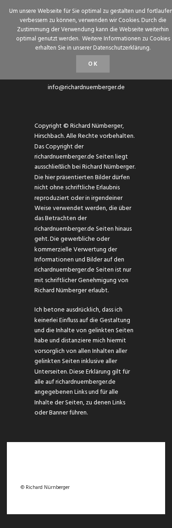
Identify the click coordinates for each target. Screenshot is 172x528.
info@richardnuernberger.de (86, 87)
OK (93, 64)
